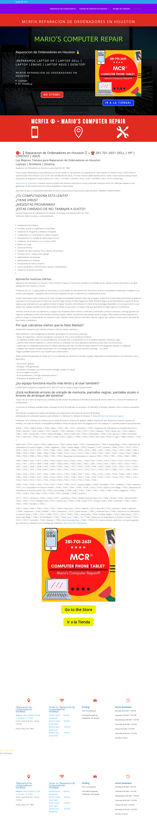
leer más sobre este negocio (112, 416)
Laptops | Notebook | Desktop (35, 164)
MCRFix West (54, 727)
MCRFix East (54, 733)
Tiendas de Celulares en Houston (93, 9)
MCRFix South (54, 721)
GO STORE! (52, 94)
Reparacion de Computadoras (63, 9)
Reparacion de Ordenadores (27, 183)
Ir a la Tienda (78, 621)
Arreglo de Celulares (121, 9)
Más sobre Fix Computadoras (75, 523)
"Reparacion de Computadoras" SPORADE (24, 709)
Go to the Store (78, 609)
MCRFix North (54, 715)
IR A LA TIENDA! (118, 102)
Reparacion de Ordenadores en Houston (87, 21)
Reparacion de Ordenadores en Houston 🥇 (48, 52)
